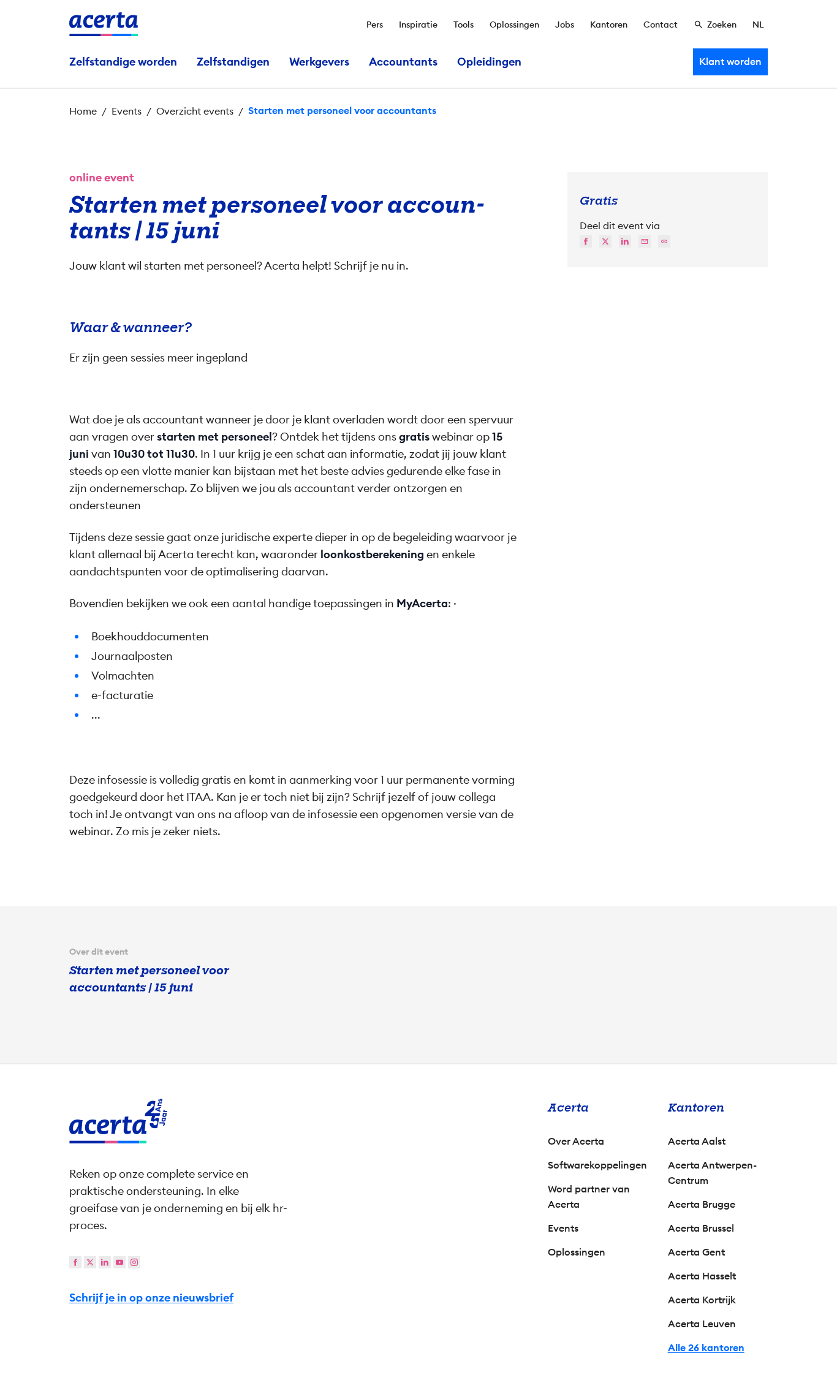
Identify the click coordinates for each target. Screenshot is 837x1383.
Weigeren (415, 796)
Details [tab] (419, 561)
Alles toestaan (526, 796)
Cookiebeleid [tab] (541, 561)
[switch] (351, 748)
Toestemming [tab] (295, 563)
